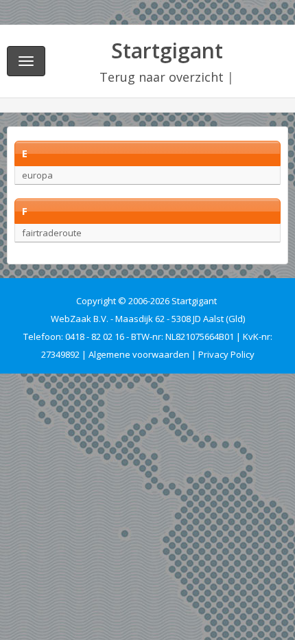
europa (37, 175)
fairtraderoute (52, 233)
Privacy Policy (226, 354)
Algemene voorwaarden (138, 354)
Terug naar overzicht (161, 77)
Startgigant (167, 50)
